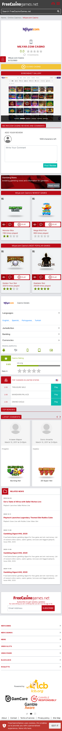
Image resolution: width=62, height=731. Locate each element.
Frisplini (5, 449)
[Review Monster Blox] (15, 209)
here (29, 728)
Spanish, (15, 320)
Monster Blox (8, 230)
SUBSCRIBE (48, 608)
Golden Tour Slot (10, 283)
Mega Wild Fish (40, 230)
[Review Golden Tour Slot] (15, 262)
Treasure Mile (19, 387)
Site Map (56, 718)
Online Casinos (14, 18)
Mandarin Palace (20, 394)
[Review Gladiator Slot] (46, 262)
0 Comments (33, 55)
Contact (13, 718)
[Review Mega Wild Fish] (46, 209)
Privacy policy (43, 718)
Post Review (50, 165)
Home (3, 18)
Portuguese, (27, 320)
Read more (53, 185)
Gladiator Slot (39, 283)
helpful (36, 449)
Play (56, 387)
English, (6, 320)
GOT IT (55, 725)
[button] (57, 417)
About (4, 718)
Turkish (38, 320)
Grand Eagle (18, 402)
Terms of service (27, 718)
